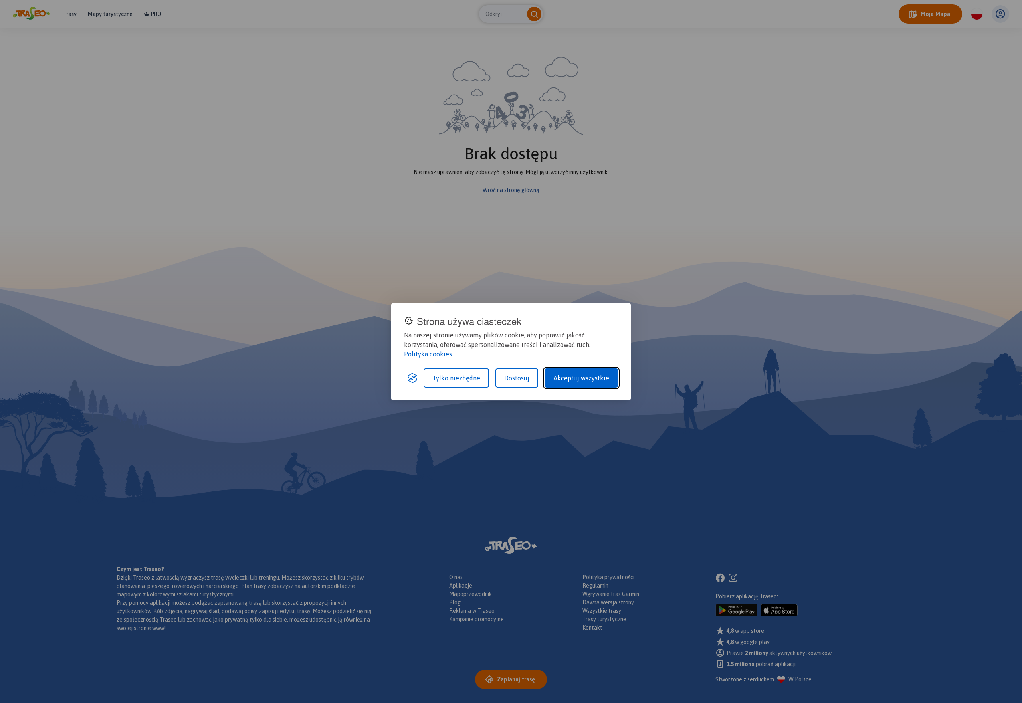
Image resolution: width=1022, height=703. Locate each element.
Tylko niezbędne (456, 378)
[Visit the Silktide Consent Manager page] (412, 378)
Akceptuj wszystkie (581, 378)
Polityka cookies (428, 354)
